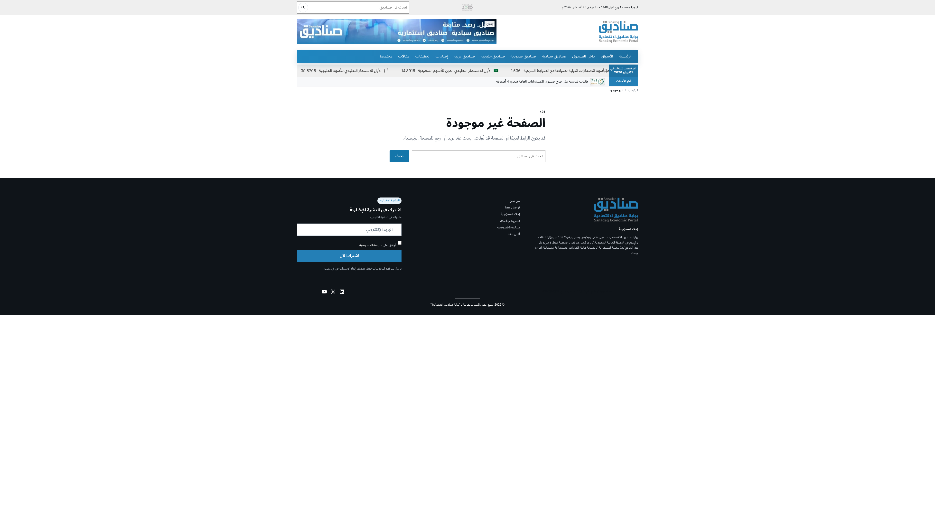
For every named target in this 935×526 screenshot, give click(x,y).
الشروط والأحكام (510, 221)
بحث (399, 156)
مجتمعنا (386, 56)
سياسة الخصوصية (508, 227)
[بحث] (303, 7)
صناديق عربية (464, 56)
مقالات (403, 56)
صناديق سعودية (523, 56)
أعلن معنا (514, 234)
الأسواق (607, 56)
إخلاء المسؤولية (510, 214)
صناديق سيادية (554, 56)
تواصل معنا (512, 207)
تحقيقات (422, 56)
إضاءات (442, 56)
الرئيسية (625, 56)
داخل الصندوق (583, 56)
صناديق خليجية (493, 56)
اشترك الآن (349, 256)
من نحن (515, 201)
